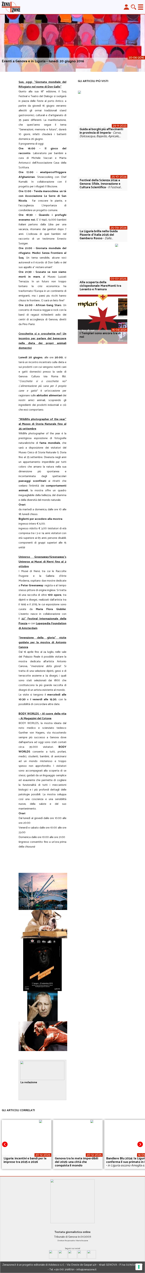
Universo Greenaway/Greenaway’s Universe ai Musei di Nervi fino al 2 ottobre (42, 562)
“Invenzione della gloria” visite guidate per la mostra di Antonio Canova (42, 642)
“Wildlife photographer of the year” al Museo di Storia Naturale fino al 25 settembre (42, 424)
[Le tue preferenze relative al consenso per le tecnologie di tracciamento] (138, 1267)
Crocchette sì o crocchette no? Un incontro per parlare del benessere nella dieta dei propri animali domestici (42, 340)
